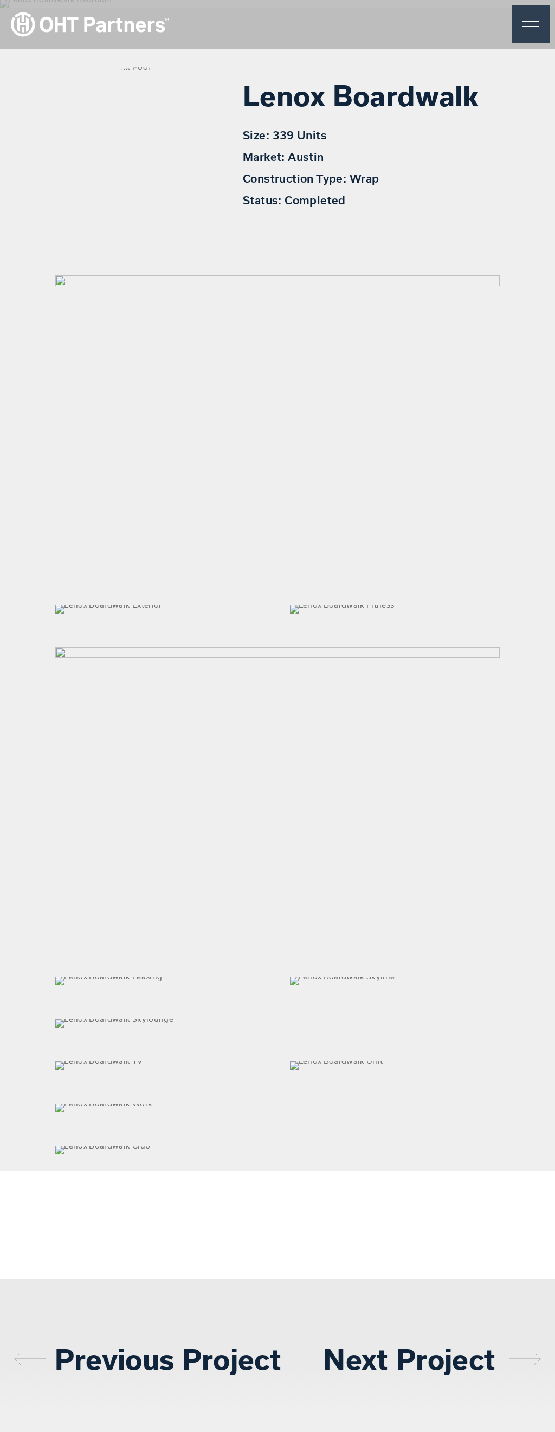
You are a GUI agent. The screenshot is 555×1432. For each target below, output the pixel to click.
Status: (264, 200)
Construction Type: (296, 178)
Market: (265, 156)
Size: (257, 135)
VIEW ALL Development (154, 1191)
